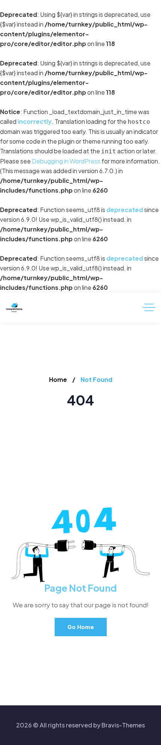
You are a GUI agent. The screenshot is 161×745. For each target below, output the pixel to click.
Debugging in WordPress (66, 161)
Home (58, 379)
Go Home (80, 627)
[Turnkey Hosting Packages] (14, 307)
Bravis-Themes (123, 725)
